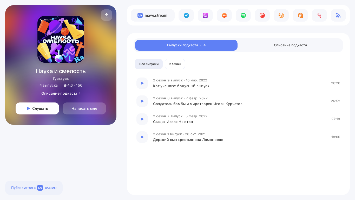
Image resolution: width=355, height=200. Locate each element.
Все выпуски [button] (148, 64)
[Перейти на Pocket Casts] (262, 15)
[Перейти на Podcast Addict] (300, 15)
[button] (106, 15)
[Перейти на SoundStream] (319, 15)
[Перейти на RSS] (338, 15)
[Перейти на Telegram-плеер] (186, 15)
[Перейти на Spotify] (243, 15)
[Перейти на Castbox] (224, 15)
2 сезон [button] (174, 64)
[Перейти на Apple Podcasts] (205, 15)
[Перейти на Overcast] (281, 15)
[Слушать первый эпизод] (142, 83)
